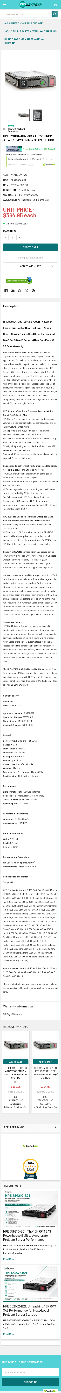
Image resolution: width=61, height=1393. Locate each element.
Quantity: (9, 230)
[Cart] (56, 4)
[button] (30, 266)
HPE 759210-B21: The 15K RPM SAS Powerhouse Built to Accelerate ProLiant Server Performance (27, 1235)
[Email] (13, 291)
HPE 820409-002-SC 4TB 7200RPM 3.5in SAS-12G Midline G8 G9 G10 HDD (45, 1072)
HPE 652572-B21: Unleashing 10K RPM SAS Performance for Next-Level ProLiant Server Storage (29, 1310)
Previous (4, 1073)
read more (8, 1259)
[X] (26, 291)
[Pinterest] (33, 291)
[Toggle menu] (4, 4)
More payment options (30, 257)
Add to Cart (15, 1062)
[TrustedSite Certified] (32, 161)
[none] (30, 79)
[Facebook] (6, 291)
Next (57, 1073)
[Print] (20, 291)
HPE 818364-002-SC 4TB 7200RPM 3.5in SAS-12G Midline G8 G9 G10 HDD (15, 1072)
